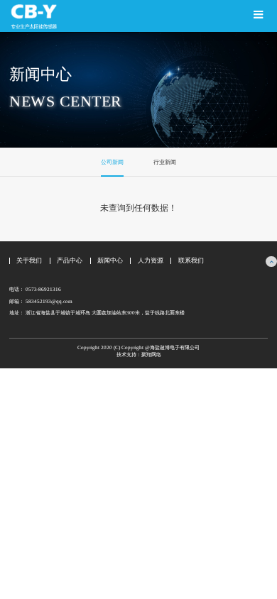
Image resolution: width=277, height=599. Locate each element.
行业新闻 (164, 162)
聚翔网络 (151, 355)
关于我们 (29, 260)
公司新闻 (112, 162)
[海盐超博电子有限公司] (69, 16)
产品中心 (69, 260)
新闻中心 (110, 260)
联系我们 (191, 260)
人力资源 (150, 260)
